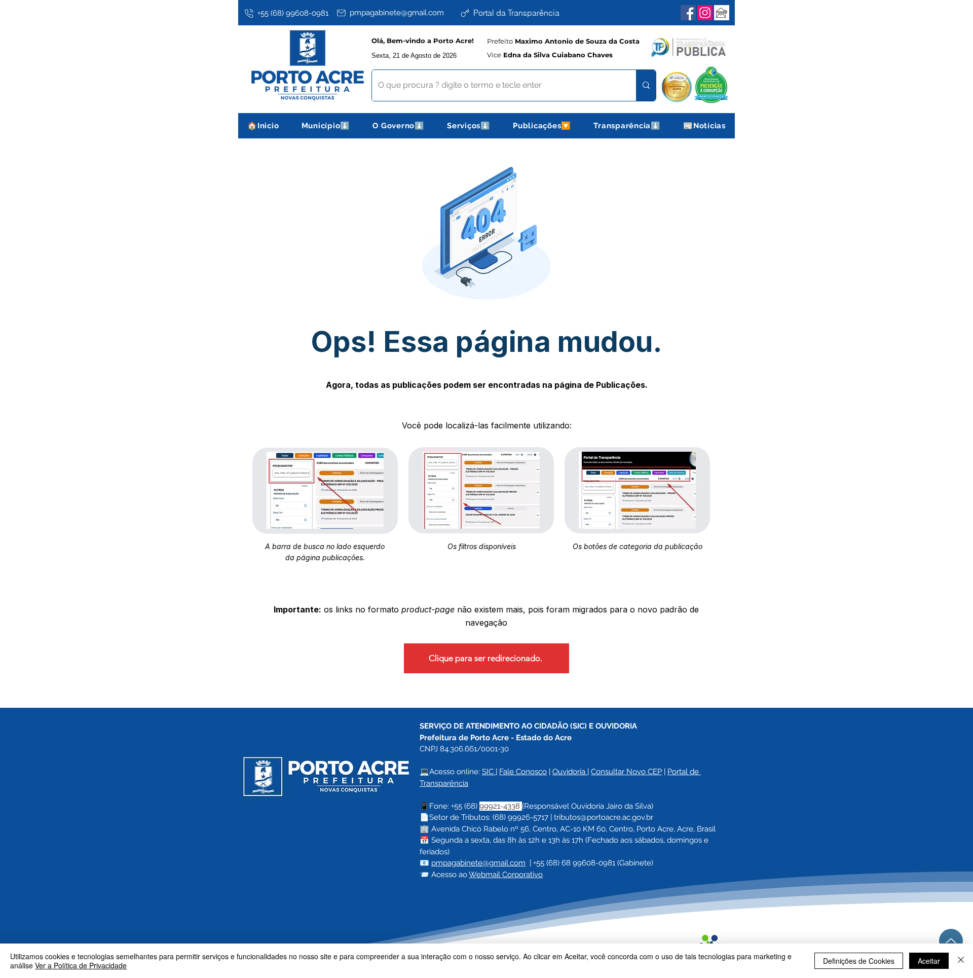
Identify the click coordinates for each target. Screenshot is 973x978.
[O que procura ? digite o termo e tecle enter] (646, 85)
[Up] (951, 941)
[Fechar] (961, 961)
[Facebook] (688, 12)
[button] (326, 125)
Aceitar (929, 961)
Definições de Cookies (858, 961)
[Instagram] (705, 12)
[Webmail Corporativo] (721, 12)
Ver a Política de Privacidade (81, 965)
